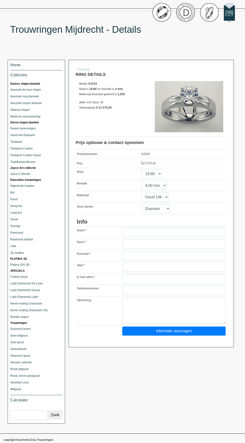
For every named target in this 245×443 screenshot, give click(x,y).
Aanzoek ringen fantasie (26, 103)
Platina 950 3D (20, 264)
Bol (12, 192)
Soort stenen (85, 206)
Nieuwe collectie (21, 362)
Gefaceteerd (18, 349)
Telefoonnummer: (88, 288)
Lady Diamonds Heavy (25, 290)
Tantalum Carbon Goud (25, 155)
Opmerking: (84, 300)
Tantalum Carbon (21, 148)
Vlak (13, 246)
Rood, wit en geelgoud (25, 375)
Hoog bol (16, 206)
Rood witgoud (19, 369)
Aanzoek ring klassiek (24, 96)
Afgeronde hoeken (22, 186)
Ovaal (14, 219)
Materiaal (83, 195)
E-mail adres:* (86, 277)
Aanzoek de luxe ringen (25, 89)
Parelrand (16, 232)
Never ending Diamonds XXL (29, 310)
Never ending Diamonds (26, 303)
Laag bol (16, 212)
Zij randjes (17, 253)
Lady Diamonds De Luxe (26, 283)
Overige (15, 226)
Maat (80, 171)
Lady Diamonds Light (24, 297)
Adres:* (81, 242)
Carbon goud (19, 276)
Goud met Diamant (22, 135)
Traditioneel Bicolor (23, 162)
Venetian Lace (19, 382)
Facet (13, 199)
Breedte (82, 183)
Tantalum (16, 142)
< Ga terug (82, 69)
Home (15, 65)
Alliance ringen (20, 109)
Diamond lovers (20, 329)
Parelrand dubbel (21, 239)
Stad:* (81, 265)
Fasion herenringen (23, 128)
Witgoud (15, 389)
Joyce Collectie (20, 174)
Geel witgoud (19, 335)
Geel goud (17, 342)
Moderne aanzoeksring (25, 116)
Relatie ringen (19, 317)
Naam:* (82, 230)
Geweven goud (20, 355)
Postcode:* (84, 253)
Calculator (19, 400)
